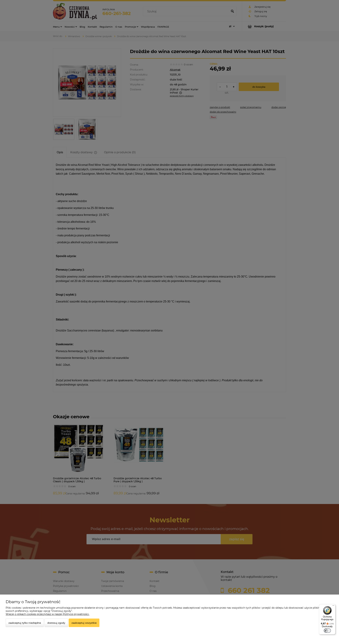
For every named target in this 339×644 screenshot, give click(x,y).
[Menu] (333, 606)
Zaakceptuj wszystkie (84, 622)
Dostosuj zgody (56, 622)
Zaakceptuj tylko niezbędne (24, 622)
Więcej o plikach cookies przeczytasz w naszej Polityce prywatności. (47, 614)
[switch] (327, 630)
